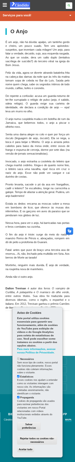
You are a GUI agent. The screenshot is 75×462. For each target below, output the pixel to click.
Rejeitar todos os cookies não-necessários (37, 440)
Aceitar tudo (25, 449)
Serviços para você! (17, 15)
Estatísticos (26, 376)
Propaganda (27, 397)
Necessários (27, 359)
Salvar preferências (29, 426)
